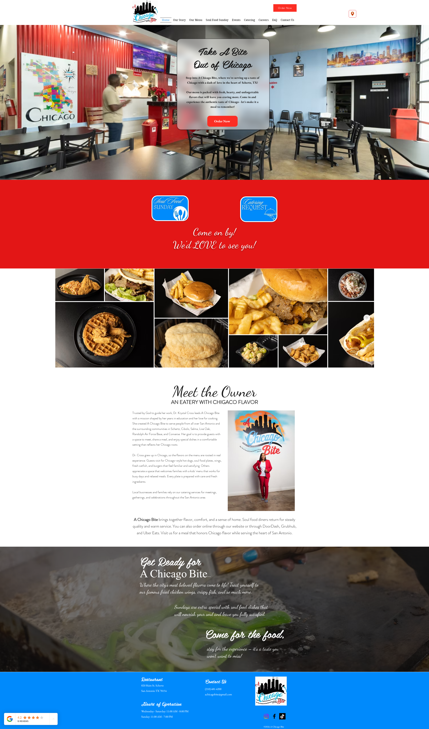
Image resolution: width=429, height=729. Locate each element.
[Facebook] (274, 716)
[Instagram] (266, 716)
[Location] (352, 14)
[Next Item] (366, 318)
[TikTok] (282, 716)
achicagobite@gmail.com (218, 694)
